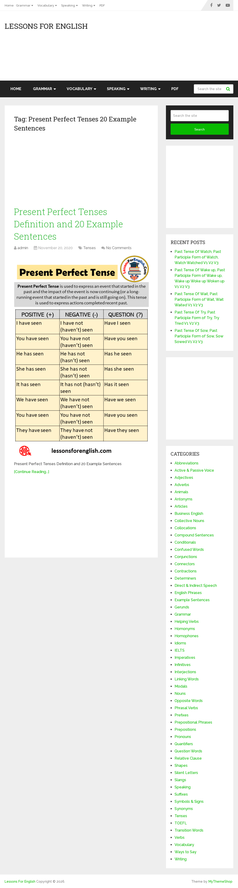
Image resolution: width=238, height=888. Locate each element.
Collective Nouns (189, 521)
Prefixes (181, 715)
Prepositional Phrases (193, 722)
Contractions (186, 571)
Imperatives (185, 657)
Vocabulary (45, 5)
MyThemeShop (220, 881)
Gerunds (182, 607)
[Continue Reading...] (31, 472)
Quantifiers (184, 744)
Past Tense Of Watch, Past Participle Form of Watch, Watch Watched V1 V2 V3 (198, 257)
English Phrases (188, 593)
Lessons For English (46, 26)
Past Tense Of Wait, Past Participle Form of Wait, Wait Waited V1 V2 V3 (199, 299)
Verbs (180, 837)
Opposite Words (189, 701)
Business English (189, 513)
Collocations (185, 528)
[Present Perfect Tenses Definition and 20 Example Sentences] (81, 356)
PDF (102, 5)
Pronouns (183, 737)
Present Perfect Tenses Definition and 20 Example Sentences (68, 224)
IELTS (180, 650)
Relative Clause (188, 758)
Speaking (68, 5)
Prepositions (185, 729)
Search (228, 89)
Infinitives (183, 665)
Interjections (185, 672)
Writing (87, 5)
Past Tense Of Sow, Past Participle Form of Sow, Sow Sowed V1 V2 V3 (199, 336)
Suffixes (181, 794)
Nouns (180, 693)
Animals (181, 492)
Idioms (180, 643)
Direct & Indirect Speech (196, 585)
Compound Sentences (194, 535)
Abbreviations (186, 463)
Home (9, 5)
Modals (181, 686)
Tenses (89, 248)
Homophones (186, 636)
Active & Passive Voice (194, 470)
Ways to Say (185, 852)
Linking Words (187, 679)
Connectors (185, 564)
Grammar (23, 5)
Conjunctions (186, 557)
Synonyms (184, 808)
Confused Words (189, 549)
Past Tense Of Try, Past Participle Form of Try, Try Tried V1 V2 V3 (197, 318)
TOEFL (181, 823)
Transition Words (189, 830)
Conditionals (185, 542)
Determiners (185, 578)
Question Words (188, 751)
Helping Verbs (187, 621)
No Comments (119, 248)
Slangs (180, 780)
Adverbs (182, 485)
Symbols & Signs (189, 801)
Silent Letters (186, 772)
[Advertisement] (191, 48)
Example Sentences (192, 600)
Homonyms (185, 629)
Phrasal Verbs (186, 708)
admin (22, 248)
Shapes (181, 765)
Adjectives (184, 477)
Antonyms (183, 499)
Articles (181, 506)
